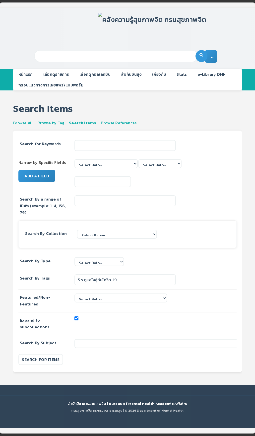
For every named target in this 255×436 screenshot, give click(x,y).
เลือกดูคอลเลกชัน (95, 74)
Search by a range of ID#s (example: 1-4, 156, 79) (43, 206)
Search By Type (35, 261)
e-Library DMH (211, 74)
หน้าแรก (25, 74)
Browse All (23, 123)
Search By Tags (35, 278)
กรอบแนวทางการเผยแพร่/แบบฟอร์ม (50, 85)
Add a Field (36, 176)
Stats (182, 74)
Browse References (118, 123)
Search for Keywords (40, 144)
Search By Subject (38, 343)
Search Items (82, 123)
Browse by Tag (51, 123)
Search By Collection (46, 233)
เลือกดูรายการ (56, 74)
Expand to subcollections (35, 323)
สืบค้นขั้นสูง (131, 74)
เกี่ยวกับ (159, 74)
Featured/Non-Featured (35, 300)
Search (201, 56)
